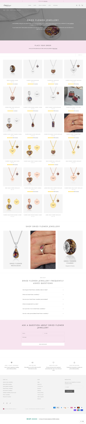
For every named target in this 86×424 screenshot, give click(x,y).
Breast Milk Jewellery (7, 384)
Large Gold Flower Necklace (53, 215)
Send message (43, 344)
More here (55, 48)
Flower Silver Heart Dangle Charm (12, 134)
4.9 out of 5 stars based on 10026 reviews (49, 419)
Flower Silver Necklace (33, 80)
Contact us (40, 386)
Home (29, 5)
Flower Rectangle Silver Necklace (53, 134)
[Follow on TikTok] (10, 403)
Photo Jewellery (6, 394)
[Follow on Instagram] (7, 403)
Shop (35, 5)
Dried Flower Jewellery (15, 10)
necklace (72, 23)
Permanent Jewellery (7, 390)
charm (32, 25)
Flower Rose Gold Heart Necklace (74, 188)
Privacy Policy (40, 392)
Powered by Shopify (40, 408)
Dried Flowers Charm (12, 80)
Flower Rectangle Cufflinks (73, 107)
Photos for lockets (7, 396)
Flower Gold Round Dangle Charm (12, 215)
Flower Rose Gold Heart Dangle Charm (32, 188)
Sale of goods (41, 396)
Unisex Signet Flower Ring (74, 134)
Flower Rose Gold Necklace (12, 107)
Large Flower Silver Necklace (53, 107)
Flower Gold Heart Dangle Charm (33, 161)
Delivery (39, 390)
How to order (42, 5)
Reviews (45, 1)
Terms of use (40, 394)
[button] (10, 84)
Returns (39, 398)
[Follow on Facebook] (3, 403)
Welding (55, 5)
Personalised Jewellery (8, 386)
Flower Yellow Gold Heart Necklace (12, 161)
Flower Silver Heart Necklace (73, 80)
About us (39, 384)
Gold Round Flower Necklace (73, 161)
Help (50, 5)
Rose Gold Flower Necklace (12, 188)
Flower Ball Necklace (53, 80)
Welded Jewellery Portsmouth (9, 392)
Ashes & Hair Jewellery (8, 382)
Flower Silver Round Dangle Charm (32, 107)
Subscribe (69, 391)
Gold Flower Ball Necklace (53, 161)
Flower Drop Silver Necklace (32, 134)
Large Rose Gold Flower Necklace (53, 188)
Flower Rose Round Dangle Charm (33, 215)
